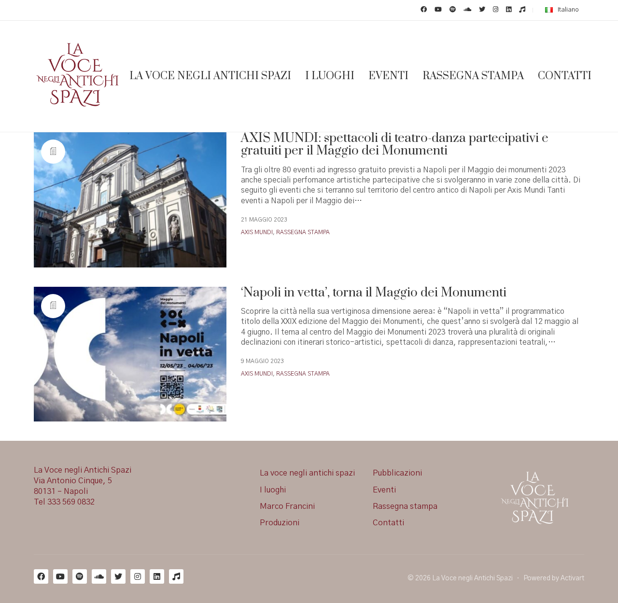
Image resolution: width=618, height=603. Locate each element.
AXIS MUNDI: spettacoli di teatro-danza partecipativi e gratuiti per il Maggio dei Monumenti (394, 145)
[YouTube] (60, 576)
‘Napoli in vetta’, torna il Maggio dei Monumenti (373, 293)
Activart (572, 578)
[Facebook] (41, 576)
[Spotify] (79, 576)
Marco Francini (287, 506)
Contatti (388, 523)
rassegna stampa (303, 232)
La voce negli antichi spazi (307, 473)
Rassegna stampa (405, 506)
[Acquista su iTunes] (176, 576)
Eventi (384, 490)
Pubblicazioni (397, 473)
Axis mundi (257, 232)
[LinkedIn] (157, 576)
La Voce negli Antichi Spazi (472, 578)
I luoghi (273, 490)
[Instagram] (137, 576)
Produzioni (279, 523)
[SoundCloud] (99, 576)
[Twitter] (118, 576)
